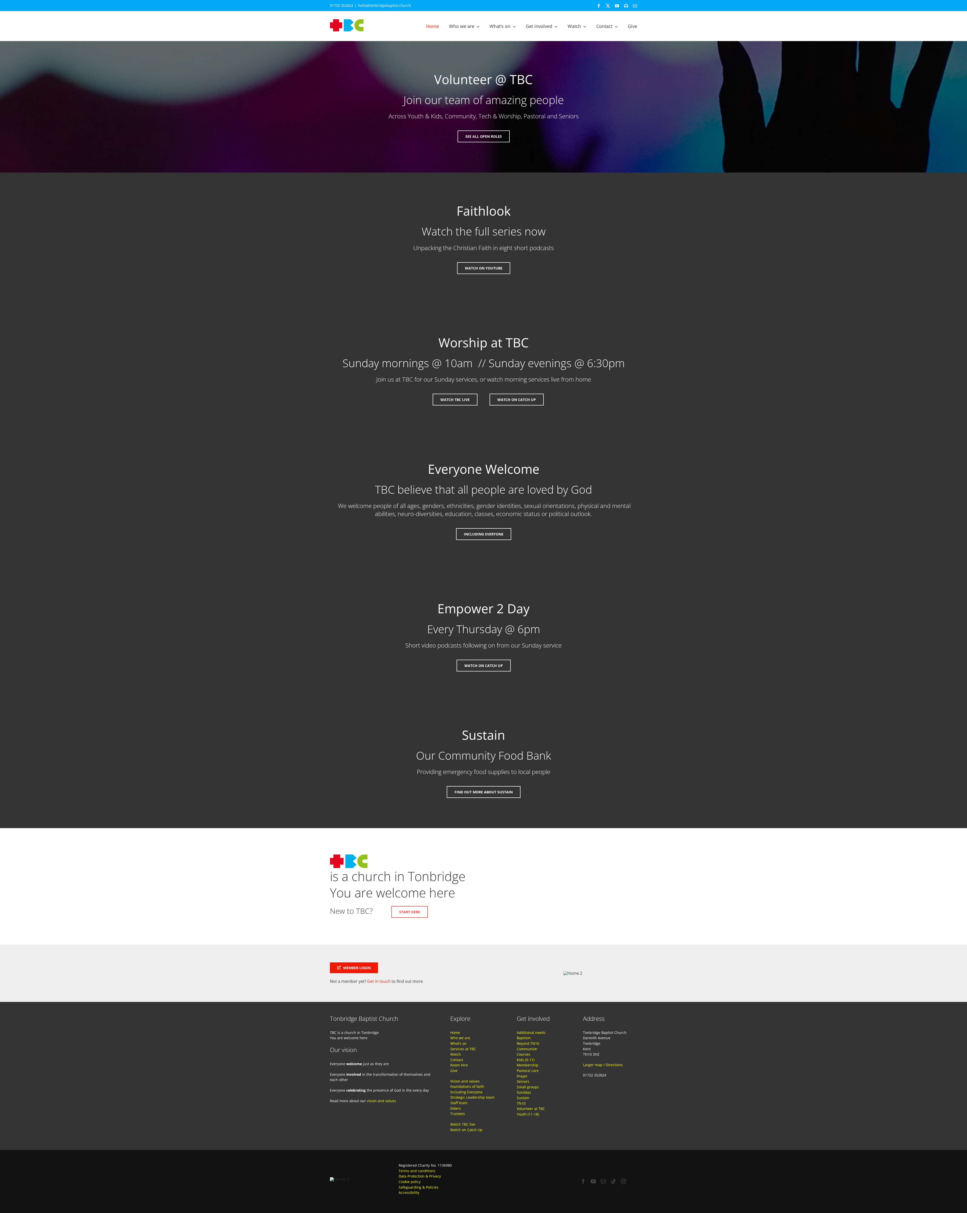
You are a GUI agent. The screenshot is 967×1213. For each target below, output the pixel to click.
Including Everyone (466, 1092)
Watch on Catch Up (466, 1129)
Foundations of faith (467, 1086)
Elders (455, 1108)
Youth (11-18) (528, 1114)
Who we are (460, 1037)
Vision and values (465, 1081)
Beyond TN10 (528, 1043)
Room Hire (459, 1065)
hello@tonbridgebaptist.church (384, 5)
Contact (456, 1059)
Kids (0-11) (525, 1059)
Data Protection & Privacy (420, 1176)
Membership (527, 1065)
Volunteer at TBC (531, 1108)
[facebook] (583, 1181)
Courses (523, 1054)
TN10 (521, 1103)
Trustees (457, 1113)
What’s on (458, 1043)
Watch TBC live (462, 1124)
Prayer (522, 1076)
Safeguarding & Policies (418, 1187)
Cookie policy (410, 1181)
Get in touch (379, 981)
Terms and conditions (417, 1170)
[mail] (603, 1181)
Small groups (528, 1087)
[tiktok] (613, 1181)
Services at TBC (463, 1049)
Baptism (524, 1037)
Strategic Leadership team (472, 1097)
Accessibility (409, 1192)
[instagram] (623, 1181)
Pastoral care (528, 1070)
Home (455, 1032)
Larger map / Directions (603, 1064)
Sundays (524, 1092)
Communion (527, 1049)
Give (454, 1070)
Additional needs (531, 1032)
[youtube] (593, 1181)
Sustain (523, 1097)
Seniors (523, 1081)
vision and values (381, 1100)
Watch (455, 1054)
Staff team (458, 1102)
